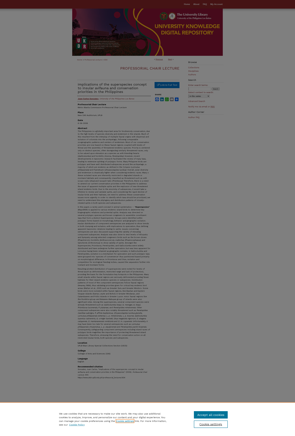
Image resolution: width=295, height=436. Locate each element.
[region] (147, 419)
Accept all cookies (210, 415)
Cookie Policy (77, 424)
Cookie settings (125, 421)
